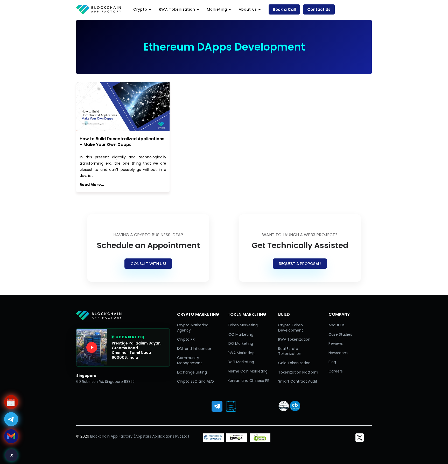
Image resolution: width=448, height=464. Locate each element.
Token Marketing (243, 325)
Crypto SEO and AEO (195, 381)
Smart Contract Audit (297, 381)
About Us (336, 325)
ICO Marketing (240, 334)
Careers (335, 371)
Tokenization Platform (298, 372)
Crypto (140, 9)
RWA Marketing (241, 352)
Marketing (217, 9)
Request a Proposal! (300, 263)
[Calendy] (231, 406)
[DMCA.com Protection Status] (236, 440)
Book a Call (284, 9)
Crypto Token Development (290, 327)
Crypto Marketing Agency (192, 327)
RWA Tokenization (177, 9)
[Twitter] (360, 437)
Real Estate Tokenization (289, 351)
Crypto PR (186, 339)
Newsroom (338, 352)
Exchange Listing (192, 372)
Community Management (189, 360)
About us (248, 9)
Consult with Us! (148, 263)
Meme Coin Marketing (248, 371)
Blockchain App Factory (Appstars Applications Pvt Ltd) (139, 436)
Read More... (92, 184)
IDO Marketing (240, 343)
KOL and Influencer (194, 348)
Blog (332, 361)
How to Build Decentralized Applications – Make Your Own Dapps (122, 141)
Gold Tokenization (294, 362)
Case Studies (340, 334)
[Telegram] (217, 406)
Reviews (335, 343)
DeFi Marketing (241, 361)
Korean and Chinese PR (248, 380)
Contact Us (319, 9)
